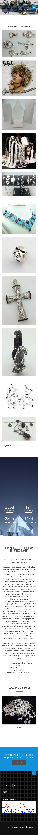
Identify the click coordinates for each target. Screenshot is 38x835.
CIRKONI (19, 727)
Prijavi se (19, 763)
